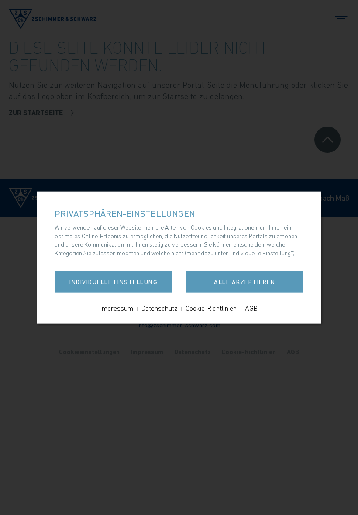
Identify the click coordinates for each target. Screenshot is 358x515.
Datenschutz (159, 308)
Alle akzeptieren (244, 281)
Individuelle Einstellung (113, 281)
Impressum (116, 308)
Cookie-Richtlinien (211, 308)
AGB (251, 308)
